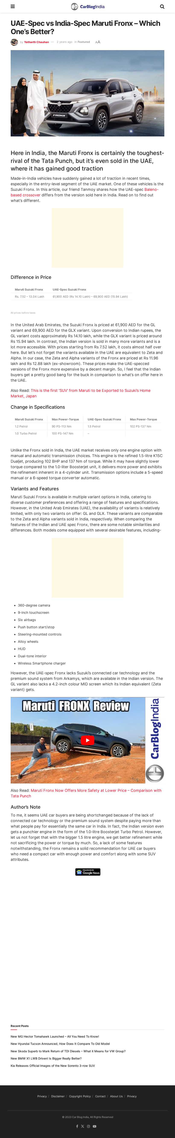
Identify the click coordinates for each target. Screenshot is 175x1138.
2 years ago (64, 41)
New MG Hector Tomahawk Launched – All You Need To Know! (55, 1036)
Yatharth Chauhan (36, 41)
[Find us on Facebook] (77, 1126)
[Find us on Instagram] (88, 1126)
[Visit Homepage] (87, 6)
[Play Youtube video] (87, 740)
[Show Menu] (13, 6)
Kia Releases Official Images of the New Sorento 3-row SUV (53, 1065)
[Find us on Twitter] (82, 1126)
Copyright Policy (80, 1096)
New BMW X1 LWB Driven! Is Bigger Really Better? (46, 1058)
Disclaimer (58, 1096)
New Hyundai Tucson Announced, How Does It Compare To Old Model (60, 1043)
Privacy (42, 1096)
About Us (116, 1096)
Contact (100, 1096)
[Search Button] (162, 6)
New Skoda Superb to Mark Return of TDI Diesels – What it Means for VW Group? (68, 1051)
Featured (84, 41)
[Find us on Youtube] (94, 1126)
